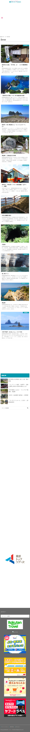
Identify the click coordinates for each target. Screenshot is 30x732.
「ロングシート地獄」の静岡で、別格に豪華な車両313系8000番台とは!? (18, 385)
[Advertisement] (15, 19)
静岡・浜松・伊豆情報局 (11, 729)
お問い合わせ (17, 726)
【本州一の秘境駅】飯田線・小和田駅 (18, 395)
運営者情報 (12, 726)
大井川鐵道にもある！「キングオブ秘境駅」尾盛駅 (18, 390)
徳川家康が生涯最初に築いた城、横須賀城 (18, 380)
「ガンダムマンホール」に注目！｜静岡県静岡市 (18, 401)
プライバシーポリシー (4, 726)
